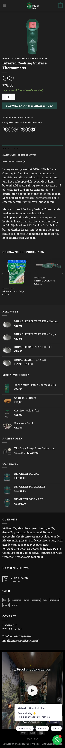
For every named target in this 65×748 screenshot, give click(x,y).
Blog (29, 739)
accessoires (19, 58)
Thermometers (39, 58)
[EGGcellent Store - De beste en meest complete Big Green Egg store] (32, 5)
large (26, 600)
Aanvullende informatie (19, 155)
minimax (54, 600)
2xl (4, 600)
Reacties (15, 581)
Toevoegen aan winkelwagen (29, 105)
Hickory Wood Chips (13, 291)
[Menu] (4, 5)
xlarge (15, 605)
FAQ (36, 739)
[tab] (32, 148)
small (6, 605)
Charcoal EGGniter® (44, 280)
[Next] (62, 280)
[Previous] (2, 280)
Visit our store (20, 577)
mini (45, 600)
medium (36, 600)
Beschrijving (11, 148)
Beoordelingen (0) (13, 161)
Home (5, 58)
